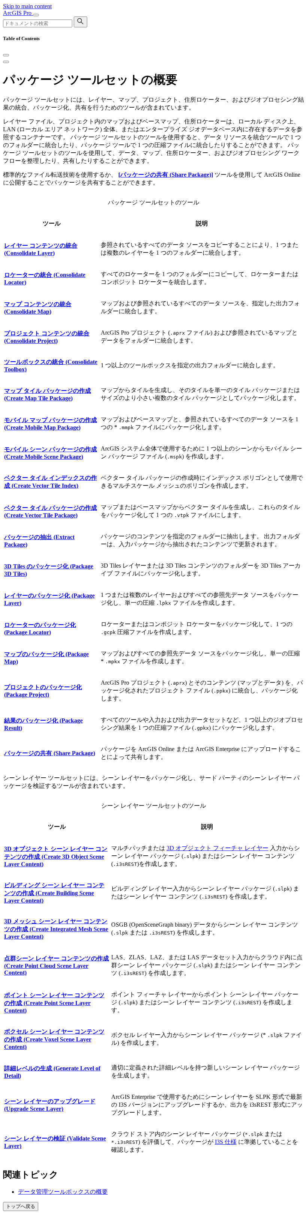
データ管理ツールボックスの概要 (63, 1191)
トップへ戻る (20, 1206)
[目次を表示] (6, 62)
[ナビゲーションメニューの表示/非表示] (36, 15)
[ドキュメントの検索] (80, 22)
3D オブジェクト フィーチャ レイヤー (217, 848)
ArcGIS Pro (18, 13)
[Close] (6, 55)
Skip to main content (27, 6)
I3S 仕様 (226, 1142)
